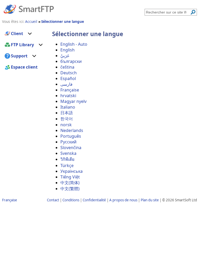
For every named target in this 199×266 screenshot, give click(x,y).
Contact (53, 200)
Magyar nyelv (73, 101)
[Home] (28, 9)
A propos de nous (123, 200)
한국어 (66, 119)
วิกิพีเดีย (67, 159)
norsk (66, 125)
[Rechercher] (193, 12)
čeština (67, 67)
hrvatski (68, 95)
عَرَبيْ (65, 55)
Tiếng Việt (70, 177)
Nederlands (71, 130)
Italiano (67, 107)
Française (69, 90)
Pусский (68, 142)
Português (70, 136)
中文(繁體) (70, 188)
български (71, 61)
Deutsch (68, 73)
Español (68, 78)
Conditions (70, 200)
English (67, 50)
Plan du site (150, 200)
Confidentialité (94, 200)
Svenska (68, 153)
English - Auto (73, 44)
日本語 (66, 113)
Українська (71, 171)
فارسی (66, 84)
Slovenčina (70, 147)
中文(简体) (70, 182)
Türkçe (67, 165)
